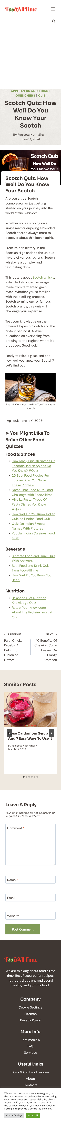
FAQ (30, 1046)
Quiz (42, 96)
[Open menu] (53, 8)
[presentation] (30, 709)
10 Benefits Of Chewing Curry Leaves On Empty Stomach (45, 647)
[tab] (24, 777)
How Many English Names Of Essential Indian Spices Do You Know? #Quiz (33, 466)
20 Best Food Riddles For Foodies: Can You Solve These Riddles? (30, 480)
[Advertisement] (30, 56)
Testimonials (30, 1040)
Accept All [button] (33, 1115)
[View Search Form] (53, 21)
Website (13, 916)
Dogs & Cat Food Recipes (30, 1072)
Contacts (30, 1085)
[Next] (51, 733)
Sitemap (30, 1014)
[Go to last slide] (9, 733)
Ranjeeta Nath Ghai (30, 135)
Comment (15, 828)
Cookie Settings (30, 1007)
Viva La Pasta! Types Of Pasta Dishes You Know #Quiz (29, 504)
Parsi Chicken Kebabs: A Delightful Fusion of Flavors (14, 647)
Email (12, 898)
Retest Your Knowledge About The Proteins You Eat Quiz (32, 612)
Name (12, 880)
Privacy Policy (30, 1020)
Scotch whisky (43, 277)
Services (30, 1052)
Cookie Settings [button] (14, 1115)
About (30, 1078)
